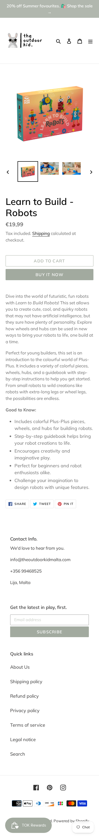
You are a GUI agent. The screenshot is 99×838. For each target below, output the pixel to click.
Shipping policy (26, 681)
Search (17, 754)
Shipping (41, 233)
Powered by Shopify (71, 820)
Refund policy (24, 696)
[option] (28, 171)
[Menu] (90, 41)
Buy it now (49, 274)
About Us (20, 667)
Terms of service (27, 725)
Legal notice (23, 739)
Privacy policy (25, 710)
